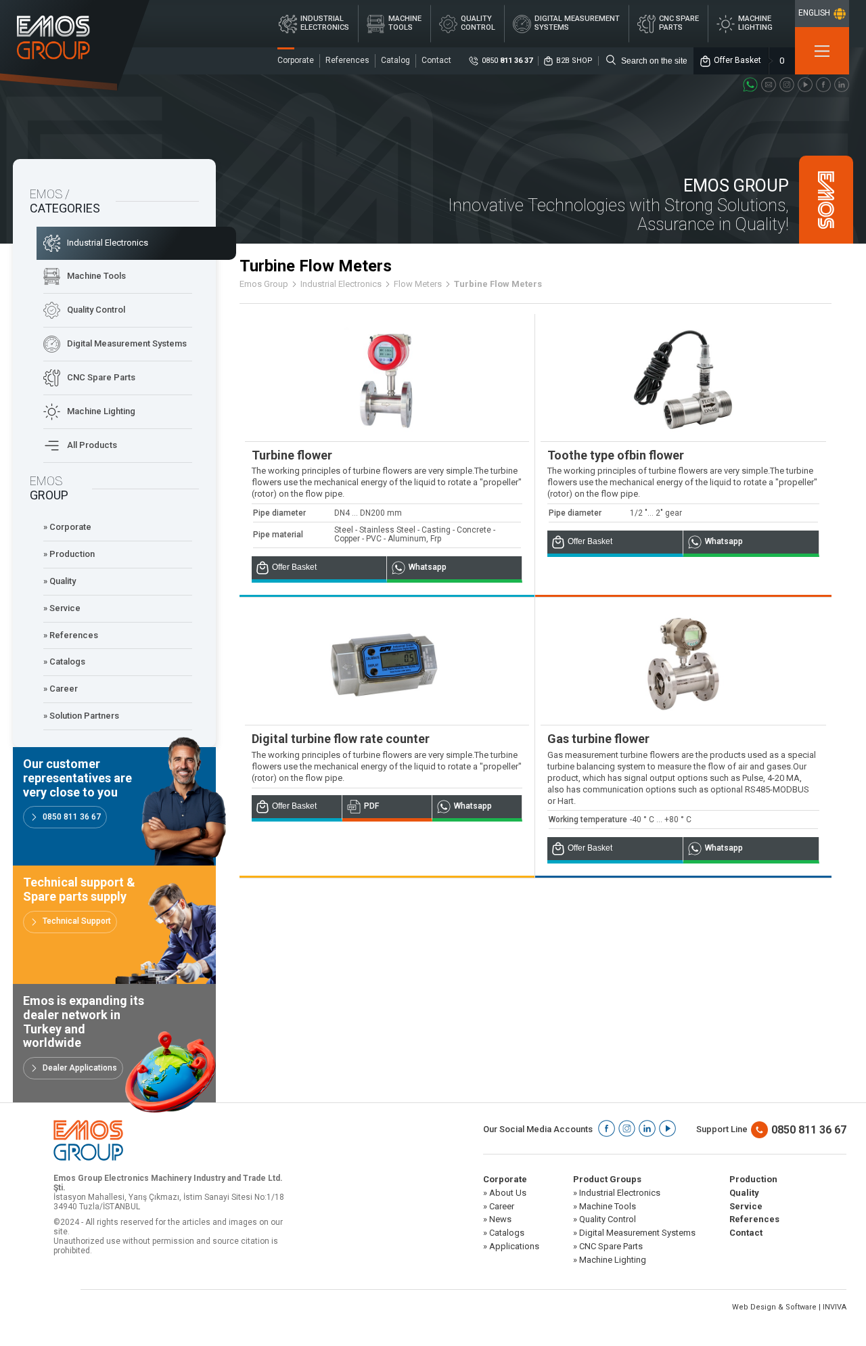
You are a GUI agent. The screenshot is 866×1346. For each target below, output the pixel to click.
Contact (436, 60)
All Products (92, 445)
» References (70, 635)
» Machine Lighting (609, 1260)
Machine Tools (96, 276)
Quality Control (96, 310)
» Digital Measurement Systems (634, 1233)
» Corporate (67, 527)
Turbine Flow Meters (498, 284)
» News (497, 1219)
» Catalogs (64, 661)
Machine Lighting (101, 411)
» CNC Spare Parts (608, 1246)
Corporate (295, 60)
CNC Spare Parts (101, 377)
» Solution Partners (81, 716)
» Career (60, 688)
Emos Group (264, 284)
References (347, 60)
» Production (69, 554)
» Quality (59, 581)
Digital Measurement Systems (127, 343)
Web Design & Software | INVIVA (789, 1307)
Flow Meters (418, 284)
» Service (62, 608)
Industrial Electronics (107, 243)
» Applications (511, 1246)
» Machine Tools (604, 1206)
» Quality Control (604, 1219)
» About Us (504, 1193)
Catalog (395, 60)
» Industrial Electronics (616, 1193)
